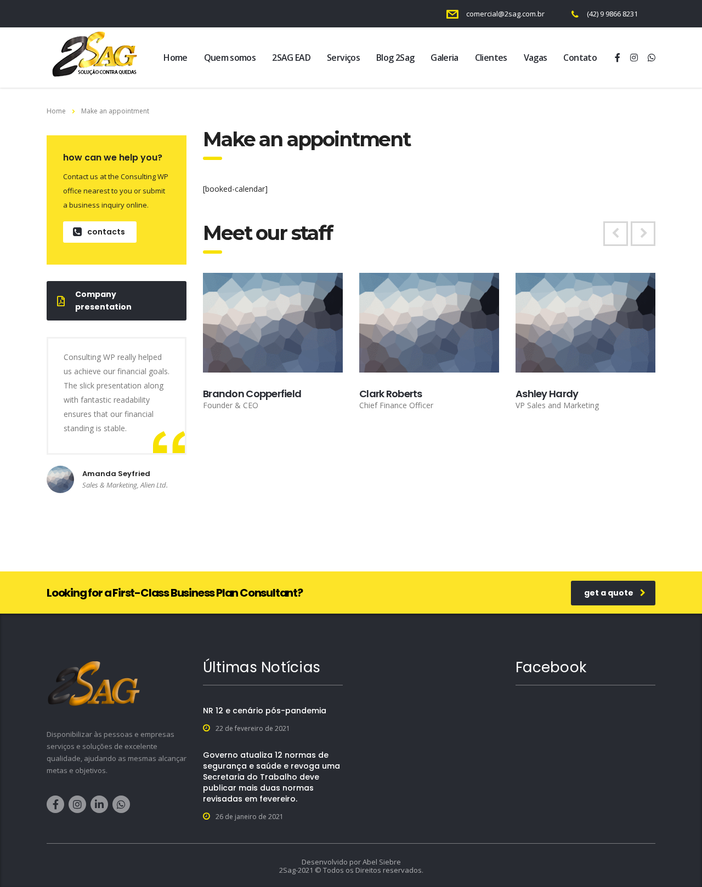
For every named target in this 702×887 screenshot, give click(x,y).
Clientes (491, 57)
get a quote (608, 592)
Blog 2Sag (395, 57)
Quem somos (230, 57)
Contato (580, 57)
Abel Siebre (382, 862)
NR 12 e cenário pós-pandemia (264, 710)
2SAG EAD (291, 57)
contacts (106, 231)
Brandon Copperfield (252, 393)
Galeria (444, 57)
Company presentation (103, 300)
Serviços (343, 57)
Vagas (535, 57)
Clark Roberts (390, 393)
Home (175, 57)
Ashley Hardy (547, 393)
